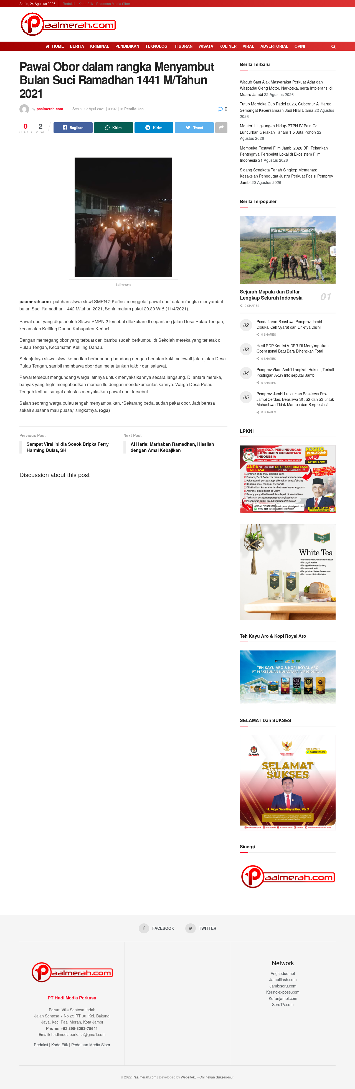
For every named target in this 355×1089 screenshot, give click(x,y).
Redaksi (69, 3)
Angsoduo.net (283, 973)
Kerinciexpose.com (283, 992)
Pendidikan (127, 46)
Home (58, 46)
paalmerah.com (50, 108)
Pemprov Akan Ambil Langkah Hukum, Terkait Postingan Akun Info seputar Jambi (295, 372)
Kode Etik (85, 3)
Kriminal (99, 46)
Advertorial (274, 46)
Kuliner (228, 46)
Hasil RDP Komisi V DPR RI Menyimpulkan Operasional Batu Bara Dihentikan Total (292, 348)
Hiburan (183, 46)
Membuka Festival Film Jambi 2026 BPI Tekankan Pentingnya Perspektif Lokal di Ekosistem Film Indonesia (284, 154)
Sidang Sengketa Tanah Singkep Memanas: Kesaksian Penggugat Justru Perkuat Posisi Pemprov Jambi (286, 176)
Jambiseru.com (283, 986)
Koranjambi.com (283, 998)
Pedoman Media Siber (113, 3)
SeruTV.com (283, 1004)
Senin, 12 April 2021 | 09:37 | (95, 108)
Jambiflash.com (283, 979)
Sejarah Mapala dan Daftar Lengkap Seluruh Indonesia (271, 295)
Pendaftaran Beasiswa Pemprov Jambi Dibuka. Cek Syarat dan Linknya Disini (289, 324)
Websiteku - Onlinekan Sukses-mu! (207, 1077)
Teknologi (157, 46)
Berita (77, 46)
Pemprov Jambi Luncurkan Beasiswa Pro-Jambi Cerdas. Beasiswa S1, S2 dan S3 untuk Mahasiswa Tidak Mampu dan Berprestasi (295, 399)
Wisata (206, 46)
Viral (248, 46)
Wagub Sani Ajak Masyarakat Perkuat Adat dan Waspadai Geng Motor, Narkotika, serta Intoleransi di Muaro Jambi (286, 88)
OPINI (300, 46)
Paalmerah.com (144, 1077)
